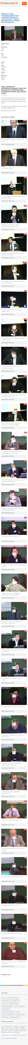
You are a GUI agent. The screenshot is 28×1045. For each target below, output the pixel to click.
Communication (15, 1017)
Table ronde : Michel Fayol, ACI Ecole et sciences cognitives (13, 849)
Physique (4, 1003)
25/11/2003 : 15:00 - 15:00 (8, 399)
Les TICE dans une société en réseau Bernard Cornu (13, 140)
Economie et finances (13, 998)
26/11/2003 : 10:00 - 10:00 (8, 626)
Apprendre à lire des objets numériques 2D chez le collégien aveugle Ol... (13, 395)
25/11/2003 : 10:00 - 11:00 (8, 201)
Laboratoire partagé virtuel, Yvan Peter (11, 905)
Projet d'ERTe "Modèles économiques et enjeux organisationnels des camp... (13, 480)
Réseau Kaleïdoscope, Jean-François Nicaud (12, 876)
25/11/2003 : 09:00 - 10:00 (8, 144)
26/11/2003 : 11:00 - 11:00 (8, 796)
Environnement (5, 1009)
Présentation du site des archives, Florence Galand (12, 679)
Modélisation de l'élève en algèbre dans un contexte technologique (12, 367)
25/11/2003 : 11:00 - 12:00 (8, 257)
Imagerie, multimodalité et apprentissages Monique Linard (12, 310)
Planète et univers (13, 1003)
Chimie (3, 998)
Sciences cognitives (19, 1006)
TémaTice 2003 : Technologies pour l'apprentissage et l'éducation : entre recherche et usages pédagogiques (10, 18)
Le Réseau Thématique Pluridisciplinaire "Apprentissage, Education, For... (11, 764)
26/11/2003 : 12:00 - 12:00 (8, 966)
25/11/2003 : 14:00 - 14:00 (8, 314)
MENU (24, 3)
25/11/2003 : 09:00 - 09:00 (8, 172)
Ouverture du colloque (7, 168)
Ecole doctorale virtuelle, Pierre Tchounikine (12, 933)
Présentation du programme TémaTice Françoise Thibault (13, 565)
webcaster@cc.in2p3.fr (11, 1038)
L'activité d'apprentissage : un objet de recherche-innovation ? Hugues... (14, 197)
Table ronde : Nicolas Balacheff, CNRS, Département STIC (11, 792)
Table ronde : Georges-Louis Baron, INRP (11, 820)
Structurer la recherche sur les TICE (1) (11, 536)
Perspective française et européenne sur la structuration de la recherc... (12, 622)
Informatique (5, 1000)
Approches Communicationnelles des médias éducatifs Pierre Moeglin (13, 253)
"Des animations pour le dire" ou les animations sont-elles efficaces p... (13, 282)
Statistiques (5, 1017)
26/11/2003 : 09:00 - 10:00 (8, 569)
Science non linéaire (7, 1006)
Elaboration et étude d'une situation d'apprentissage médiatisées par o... (10, 225)
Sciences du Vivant (20, 1014)
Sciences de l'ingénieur (7, 1014)
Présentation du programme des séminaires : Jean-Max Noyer (13, 735)
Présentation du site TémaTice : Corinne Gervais (13, 706)
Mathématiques (15, 1000)
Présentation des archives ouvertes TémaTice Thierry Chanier (13, 650)
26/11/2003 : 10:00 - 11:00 (8, 768)
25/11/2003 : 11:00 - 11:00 (8, 229)
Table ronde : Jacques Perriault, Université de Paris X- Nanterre (14, 962)
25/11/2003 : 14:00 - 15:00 (8, 286)
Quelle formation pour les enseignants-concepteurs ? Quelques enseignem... (11, 423)
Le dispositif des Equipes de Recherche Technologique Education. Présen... (11, 452)
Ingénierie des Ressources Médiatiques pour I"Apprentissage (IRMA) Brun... (12, 509)
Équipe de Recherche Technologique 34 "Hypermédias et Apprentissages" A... (11, 594)
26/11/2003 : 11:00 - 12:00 (8, 853)
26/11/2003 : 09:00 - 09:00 (8, 456)
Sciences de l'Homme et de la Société (10, 1012)
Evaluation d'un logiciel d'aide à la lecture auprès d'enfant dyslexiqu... (13, 338)
